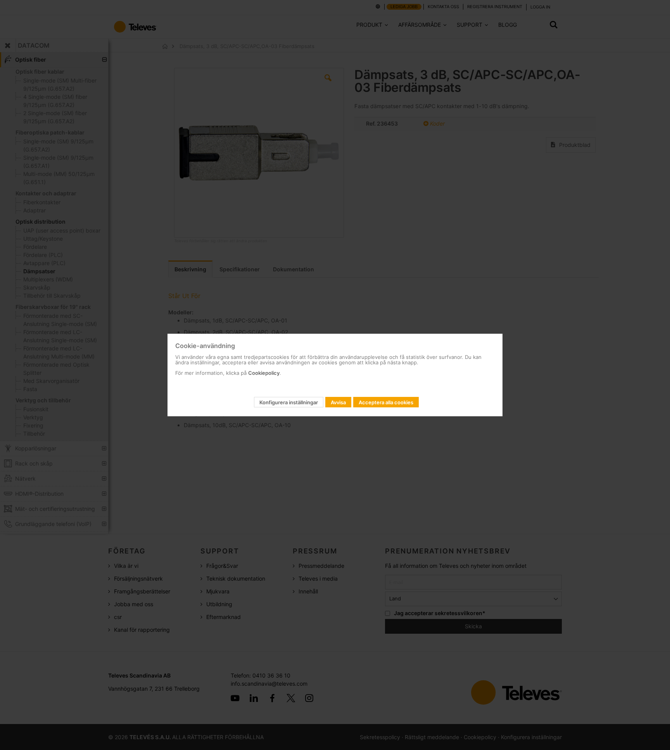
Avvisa (338, 402)
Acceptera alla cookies (386, 402)
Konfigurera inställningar (288, 402)
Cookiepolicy (264, 373)
